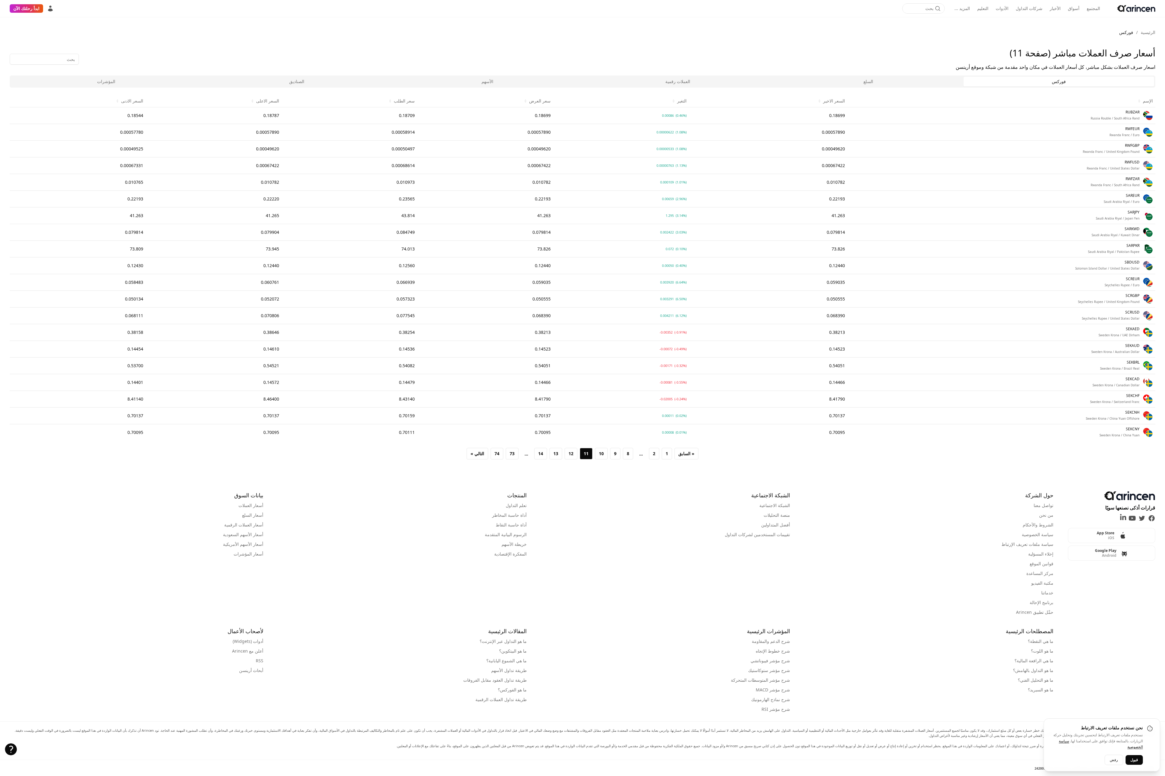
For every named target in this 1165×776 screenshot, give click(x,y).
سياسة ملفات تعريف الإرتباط (1027, 544)
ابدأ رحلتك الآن (26, 8)
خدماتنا (1047, 593)
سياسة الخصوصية (1037, 534)
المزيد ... (962, 8)
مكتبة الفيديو (1042, 583)
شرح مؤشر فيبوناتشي (770, 660)
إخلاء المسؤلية (1040, 554)
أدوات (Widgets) (248, 641)
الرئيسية (1148, 32)
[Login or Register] (50, 8)
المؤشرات (106, 81)
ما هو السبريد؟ (1040, 690)
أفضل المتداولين (775, 525)
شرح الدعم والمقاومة (771, 641)
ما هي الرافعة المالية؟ (1034, 660)
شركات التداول (1029, 8)
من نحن (1046, 515)
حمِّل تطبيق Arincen (1034, 612)
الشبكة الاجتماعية (774, 505)
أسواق (1073, 8)
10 (601, 453)
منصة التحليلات (777, 515)
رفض (1114, 759)
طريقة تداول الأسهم (509, 670)
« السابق (686, 453)
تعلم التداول (516, 505)
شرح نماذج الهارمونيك (770, 699)
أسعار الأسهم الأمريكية (243, 544)
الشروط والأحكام (1038, 525)
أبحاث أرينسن (251, 670)
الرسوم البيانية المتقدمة (506, 534)
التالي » (477, 453)
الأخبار (1055, 8)
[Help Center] (11, 749)
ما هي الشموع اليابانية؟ (506, 660)
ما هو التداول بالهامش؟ (1033, 670)
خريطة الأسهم (514, 544)
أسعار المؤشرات (248, 554)
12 (571, 453)
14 (540, 453)
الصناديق (296, 81)
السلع (868, 81)
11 (586, 453)
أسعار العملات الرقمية (243, 525)
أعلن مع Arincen (247, 651)
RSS (259, 660)
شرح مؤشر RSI (775, 709)
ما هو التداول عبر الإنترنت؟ (503, 641)
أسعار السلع (252, 515)
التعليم (982, 8)
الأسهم (487, 81)
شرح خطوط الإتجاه (773, 651)
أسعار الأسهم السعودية (243, 534)
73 (512, 453)
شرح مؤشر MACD (773, 690)
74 (497, 453)
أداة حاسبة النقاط (511, 525)
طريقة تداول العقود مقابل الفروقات (495, 680)
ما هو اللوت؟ (1042, 651)
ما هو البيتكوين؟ (513, 651)
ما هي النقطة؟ (1040, 641)
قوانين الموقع (1041, 563)
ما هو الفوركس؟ (512, 690)
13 (555, 453)
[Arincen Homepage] (1136, 8)
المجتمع (1093, 8)
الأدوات (1002, 8)
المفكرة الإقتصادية (510, 554)
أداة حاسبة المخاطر (509, 515)
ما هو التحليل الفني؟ (1035, 680)
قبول (1134, 759)
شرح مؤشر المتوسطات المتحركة (760, 680)
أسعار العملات (250, 505)
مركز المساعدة (1039, 573)
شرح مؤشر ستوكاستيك (769, 670)
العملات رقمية (677, 81)
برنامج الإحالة (1041, 602)
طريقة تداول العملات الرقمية (501, 699)
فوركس (1059, 81)
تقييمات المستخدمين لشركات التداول (757, 534)
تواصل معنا (1043, 505)
